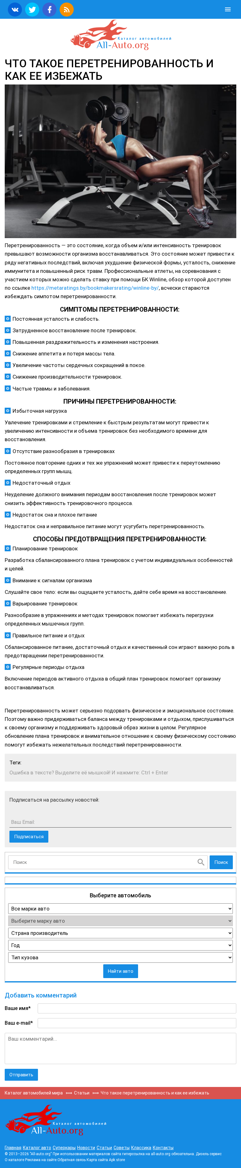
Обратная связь (71, 1160)
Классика (141, 1147)
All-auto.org (120, 35)
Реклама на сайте (40, 1160)
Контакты (163, 1147)
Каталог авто (37, 1147)
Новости (86, 1147)
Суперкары (64, 1147)
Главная (13, 1147)
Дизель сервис (209, 1154)
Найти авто (120, 971)
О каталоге (14, 1160)
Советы (122, 1147)
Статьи (104, 1147)
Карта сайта (97, 1160)
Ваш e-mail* (19, 1023)
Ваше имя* (18, 1008)
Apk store (117, 1160)
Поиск (221, 862)
